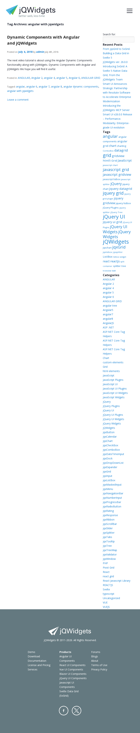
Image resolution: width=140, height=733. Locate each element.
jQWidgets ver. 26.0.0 (115, 62)
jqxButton (108, 432)
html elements (111, 371)
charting (121, 146)
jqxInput (107, 476)
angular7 (108, 314)
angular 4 (49, 78)
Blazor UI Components (72, 674)
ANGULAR (24, 78)
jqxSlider (108, 528)
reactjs (115, 261)
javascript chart (110, 165)
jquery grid (113, 193)
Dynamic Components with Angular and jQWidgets (43, 40)
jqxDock (107, 458)
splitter (117, 266)
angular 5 (61, 78)
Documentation (37, 660)
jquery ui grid (112, 222)
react (106, 261)
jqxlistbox (107, 252)
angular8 (108, 318)
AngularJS (108, 323)
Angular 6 (74, 78)
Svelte (106, 589)
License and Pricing (39, 665)
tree (123, 266)
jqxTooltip (109, 541)
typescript (108, 593)
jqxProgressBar (112, 502)
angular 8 (56, 86)
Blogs (94, 656)
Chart (106, 358)
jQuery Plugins (111, 207)
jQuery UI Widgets (115, 229)
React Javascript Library (116, 580)
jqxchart (107, 247)
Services (32, 669)
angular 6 (31, 86)
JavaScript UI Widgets (115, 393)
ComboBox (108, 151)
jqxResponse (110, 515)
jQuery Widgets (117, 234)
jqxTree (107, 545)
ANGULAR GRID (90, 78)
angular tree (110, 305)
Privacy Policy (99, 669)
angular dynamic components (80, 86)
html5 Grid (110, 160)
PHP (105, 563)
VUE (105, 602)
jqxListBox (109, 480)
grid (107, 155)
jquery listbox (123, 203)
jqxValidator (110, 554)
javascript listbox (111, 179)
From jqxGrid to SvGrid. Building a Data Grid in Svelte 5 (116, 53)
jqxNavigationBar (113, 493)
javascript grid (116, 169)
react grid (108, 576)
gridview (118, 156)
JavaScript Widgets (114, 397)
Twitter (76, 710)
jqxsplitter (118, 252)
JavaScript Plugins (113, 380)
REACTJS (108, 585)
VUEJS (106, 607)
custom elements (113, 362)
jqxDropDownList (113, 462)
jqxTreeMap (110, 550)
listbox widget (119, 257)
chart (112, 146)
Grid (105, 366)
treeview (107, 270)
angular (20, 86)
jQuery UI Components (73, 678)
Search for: (109, 34)
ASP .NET (108, 327)
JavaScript (125, 160)
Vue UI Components (71, 669)
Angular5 (108, 310)
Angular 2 (36, 78)
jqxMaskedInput (112, 484)
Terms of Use (99, 665)
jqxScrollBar (110, 524)
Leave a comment (18, 99)
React (106, 572)
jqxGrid (119, 247)
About (94, 660)
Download (34, 656)
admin (40, 51)
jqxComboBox (111, 449)
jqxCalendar (110, 436)
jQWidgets (116, 241)
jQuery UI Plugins (113, 414)
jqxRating (108, 510)
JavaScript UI (110, 384)
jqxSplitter (108, 532)
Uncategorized (111, 598)
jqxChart (108, 441)
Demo (31, 652)
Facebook (63, 710)
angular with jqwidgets (20, 91)
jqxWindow (109, 559)
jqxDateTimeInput (113, 454)
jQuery (116, 183)
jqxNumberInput (112, 497)
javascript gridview (117, 174)
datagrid (121, 150)
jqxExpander (110, 467)
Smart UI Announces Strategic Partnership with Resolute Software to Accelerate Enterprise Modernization (117, 92)
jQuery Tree (116, 212)
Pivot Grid (108, 567)
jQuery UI (114, 216)
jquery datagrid (120, 188)
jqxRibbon (108, 519)
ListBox (107, 256)
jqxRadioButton (112, 506)
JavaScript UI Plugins (115, 388)
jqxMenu (108, 489)
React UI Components (72, 665)
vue (114, 270)
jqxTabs (107, 537)
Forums (95, 652)
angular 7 (44, 86)
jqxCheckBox (110, 445)
